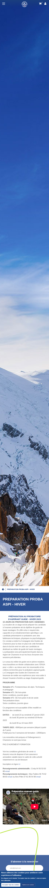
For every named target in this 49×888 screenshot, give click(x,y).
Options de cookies (28, 885)
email (7, 771)
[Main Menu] (3, 3)
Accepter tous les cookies (10, 885)
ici (35, 752)
